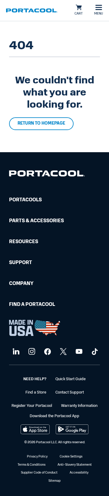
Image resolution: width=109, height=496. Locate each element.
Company (21, 283)
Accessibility (79, 472)
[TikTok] (94, 352)
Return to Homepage (41, 123)
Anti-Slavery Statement (75, 465)
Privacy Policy (37, 456)
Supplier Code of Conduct (39, 472)
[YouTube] (78, 352)
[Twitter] (62, 352)
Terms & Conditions (31, 465)
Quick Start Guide (70, 379)
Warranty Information (79, 406)
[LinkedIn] (15, 352)
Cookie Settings (71, 456)
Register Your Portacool (32, 406)
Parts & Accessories (36, 221)
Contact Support (69, 392)
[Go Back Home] (47, 174)
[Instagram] (31, 352)
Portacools (25, 200)
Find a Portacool (32, 304)
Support (20, 262)
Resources (23, 242)
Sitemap (54, 481)
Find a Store (35, 392)
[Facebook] (47, 352)
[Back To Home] (32, 10)
